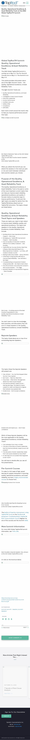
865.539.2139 (17, 724)
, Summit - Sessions (11, 609)
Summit (3, 609)
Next (25, 627)
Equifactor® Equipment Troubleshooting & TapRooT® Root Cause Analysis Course (14, 516)
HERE (26, 520)
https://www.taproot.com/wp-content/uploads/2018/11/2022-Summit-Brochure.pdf (12, 599)
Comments (14, 637)
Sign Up (6, 716)
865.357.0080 (18, 726)
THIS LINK (15, 531)
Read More (8, 693)
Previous (6, 627)
